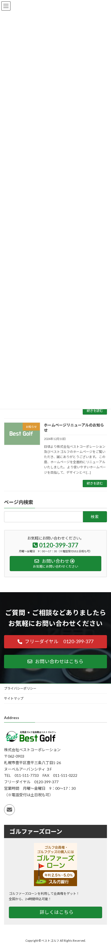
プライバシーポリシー (20, 688)
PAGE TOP (103, 915)
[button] (55, 642)
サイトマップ (13, 698)
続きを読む (95, 411)
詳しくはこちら (57, 912)
